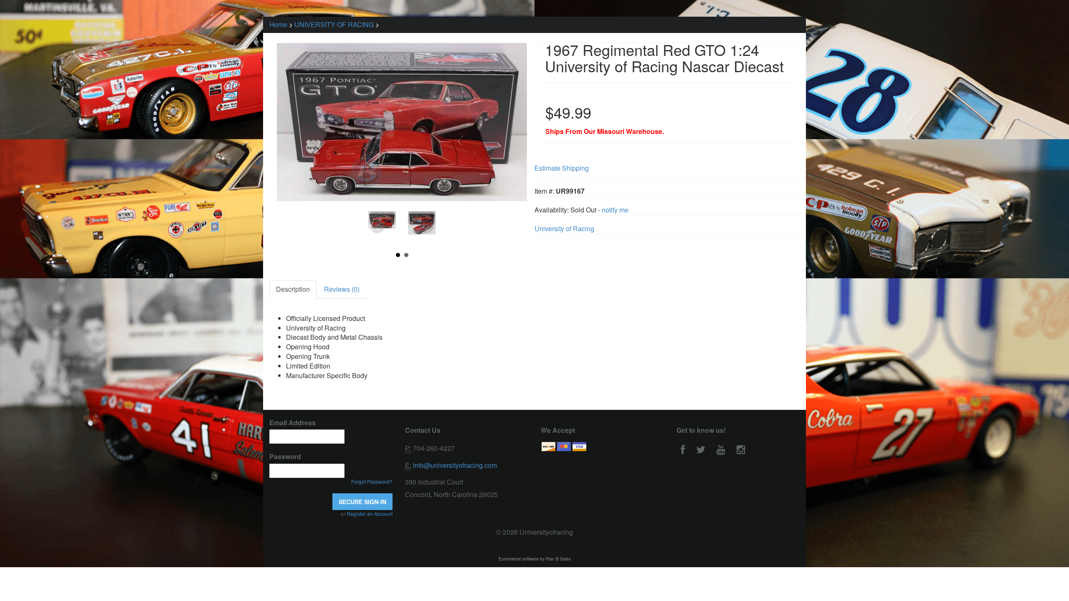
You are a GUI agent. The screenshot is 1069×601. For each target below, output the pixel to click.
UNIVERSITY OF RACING (334, 24)
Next (426, 227)
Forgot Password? (372, 481)
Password (285, 456)
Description (293, 289)
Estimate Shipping (561, 168)
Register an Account (370, 513)
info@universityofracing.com (455, 465)
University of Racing (564, 228)
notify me (615, 210)
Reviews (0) (342, 289)
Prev (377, 227)
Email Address (292, 422)
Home (278, 24)
